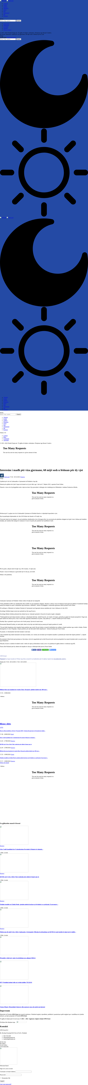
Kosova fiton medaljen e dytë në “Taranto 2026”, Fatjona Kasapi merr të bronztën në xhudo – (22, 730)
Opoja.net (6, 477)
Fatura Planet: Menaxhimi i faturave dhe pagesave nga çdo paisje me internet (22, 1007)
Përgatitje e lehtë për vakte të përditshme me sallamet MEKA (18, 958)
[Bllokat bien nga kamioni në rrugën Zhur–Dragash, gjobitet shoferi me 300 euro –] (18, 686)
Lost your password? (5, 1084)
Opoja (12, 754)
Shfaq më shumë (11, 37)
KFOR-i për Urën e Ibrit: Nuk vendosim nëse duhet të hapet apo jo (16, 744)
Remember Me (6, 1078)
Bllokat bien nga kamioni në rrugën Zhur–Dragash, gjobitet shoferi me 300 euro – (24, 689)
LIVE (1, 727)
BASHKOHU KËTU (60, 659)
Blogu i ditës (5, 724)
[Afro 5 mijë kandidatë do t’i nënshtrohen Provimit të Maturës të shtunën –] (14, 844)
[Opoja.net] (6, 0)
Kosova (23, 477)
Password (2, 1075)
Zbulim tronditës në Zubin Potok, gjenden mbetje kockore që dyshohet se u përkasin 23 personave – (24, 757)
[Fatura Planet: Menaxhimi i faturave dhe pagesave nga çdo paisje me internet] (14, 1003)
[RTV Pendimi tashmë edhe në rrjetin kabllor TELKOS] (14, 979)
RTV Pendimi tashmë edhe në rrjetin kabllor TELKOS (16, 982)
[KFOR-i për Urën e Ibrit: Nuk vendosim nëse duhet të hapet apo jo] (14, 872)
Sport (12, 734)
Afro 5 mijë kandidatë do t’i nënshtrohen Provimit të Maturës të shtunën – (17, 737)
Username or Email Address (7, 1071)
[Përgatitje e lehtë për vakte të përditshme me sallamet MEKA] (14, 954)
